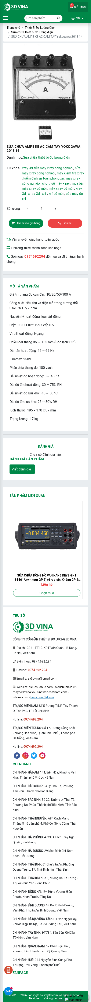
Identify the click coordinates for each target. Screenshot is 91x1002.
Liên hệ (67, 223)
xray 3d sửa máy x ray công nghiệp (47, 168)
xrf (44, 193)
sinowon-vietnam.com (52, 692)
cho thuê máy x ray (56, 183)
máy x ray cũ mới (61, 188)
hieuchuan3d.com (41, 687)
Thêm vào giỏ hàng (28, 223)
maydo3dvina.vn (24, 692)
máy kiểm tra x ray (70, 173)
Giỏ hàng (78, 6)
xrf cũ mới (56, 193)
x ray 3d (34, 193)
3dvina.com (20, 697)
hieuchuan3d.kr (65, 687)
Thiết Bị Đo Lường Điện (40, 28)
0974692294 (34, 256)
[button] (73, 18)
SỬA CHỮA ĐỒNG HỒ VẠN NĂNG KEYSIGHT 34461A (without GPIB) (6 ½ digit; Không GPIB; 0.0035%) (45, 578)
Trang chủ (13, 28)
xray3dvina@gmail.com (41, 678)
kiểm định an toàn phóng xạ (43, 178)
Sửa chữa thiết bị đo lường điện (32, 32)
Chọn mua (45, 593)
